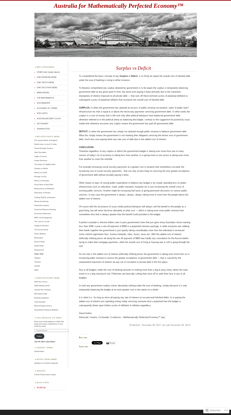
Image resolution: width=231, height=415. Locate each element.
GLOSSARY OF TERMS (47, 108)
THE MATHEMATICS (45, 98)
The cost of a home (42, 221)
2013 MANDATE (43, 103)
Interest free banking (42, 290)
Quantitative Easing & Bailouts (46, 310)
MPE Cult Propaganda (43, 218)
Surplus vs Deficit (133, 68)
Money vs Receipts (41, 181)
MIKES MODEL (43, 93)
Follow (39, 336)
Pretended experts (41, 205)
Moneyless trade (40, 294)
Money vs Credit (40, 172)
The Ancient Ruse (41, 230)
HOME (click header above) (48, 72)
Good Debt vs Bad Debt (43, 184)
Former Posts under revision (45, 375)
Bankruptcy (38, 238)
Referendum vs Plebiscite (44, 189)
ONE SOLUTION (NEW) (47, 87)
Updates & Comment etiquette (46, 363)
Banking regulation (41, 298)
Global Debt (39, 246)
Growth (37, 266)
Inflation (37, 258)
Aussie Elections (40, 160)
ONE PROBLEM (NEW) (46, 77)
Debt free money (40, 282)
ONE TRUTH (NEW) (45, 82)
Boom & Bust (39, 242)
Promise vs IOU (40, 176)
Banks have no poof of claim (45, 144)
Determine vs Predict (42, 193)
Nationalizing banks (42, 285)
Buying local (39, 250)
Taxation (37, 262)
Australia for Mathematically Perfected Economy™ (118, 5)
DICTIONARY (42, 124)
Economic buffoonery (42, 213)
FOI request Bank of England (45, 140)
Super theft (38, 254)
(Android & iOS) (43, 129)
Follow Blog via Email (49, 318)
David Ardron (39, 351)
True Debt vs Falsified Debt (44, 164)
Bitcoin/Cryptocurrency (43, 306)
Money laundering (41, 201)
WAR (36, 270)
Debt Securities (40, 152)
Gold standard (39, 302)
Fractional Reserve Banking (45, 209)
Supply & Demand (41, 225)
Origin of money (40, 156)
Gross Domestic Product (43, 148)
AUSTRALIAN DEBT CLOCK (49, 118)
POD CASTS (42, 113)
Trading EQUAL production (44, 197)
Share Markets (40, 234)
